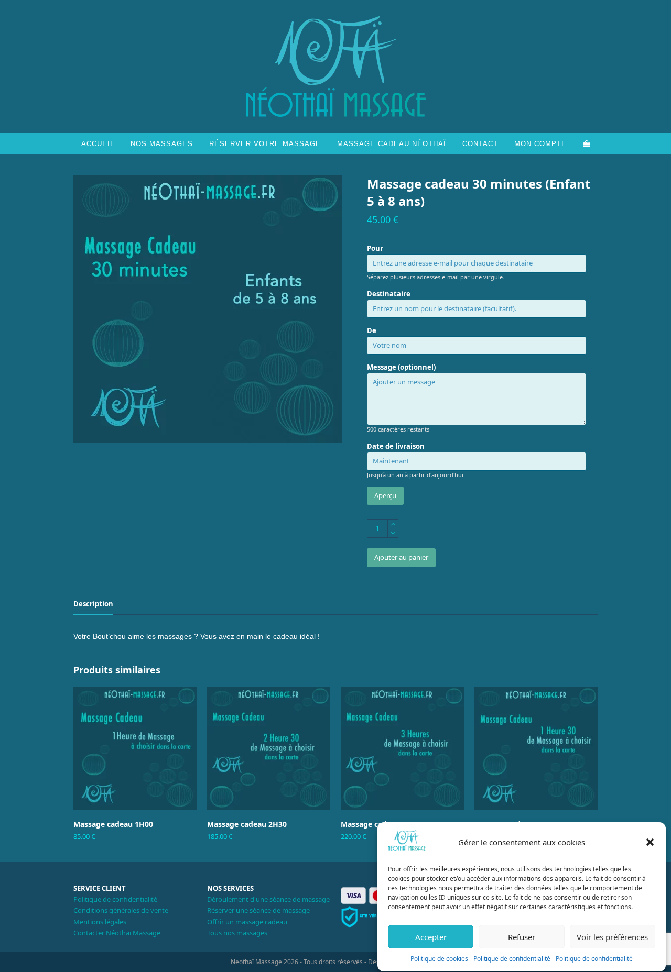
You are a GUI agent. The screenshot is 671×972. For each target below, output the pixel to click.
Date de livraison (396, 446)
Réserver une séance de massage (258, 910)
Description (93, 604)
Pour (375, 248)
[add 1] (393, 524)
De (371, 330)
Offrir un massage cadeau (247, 921)
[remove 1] (393, 532)
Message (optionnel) (401, 367)
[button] (650, 842)
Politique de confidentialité (511, 959)
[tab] (93, 603)
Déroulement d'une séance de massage (268, 899)
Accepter (431, 937)
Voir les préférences (612, 937)
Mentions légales (99, 921)
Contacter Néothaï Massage (116, 932)
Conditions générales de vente (120, 910)
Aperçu (385, 495)
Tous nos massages (237, 932)
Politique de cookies (439, 959)
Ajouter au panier (401, 557)
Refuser (521, 937)
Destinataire (388, 294)
